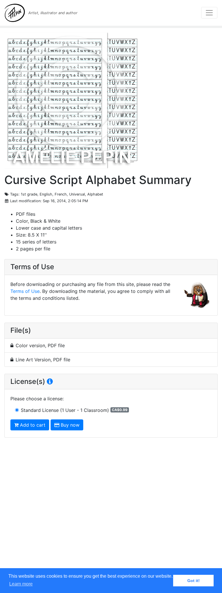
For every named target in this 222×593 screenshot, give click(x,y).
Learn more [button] (21, 583)
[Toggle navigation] (209, 12)
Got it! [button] (193, 580)
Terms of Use (25, 291)
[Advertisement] (111, 508)
